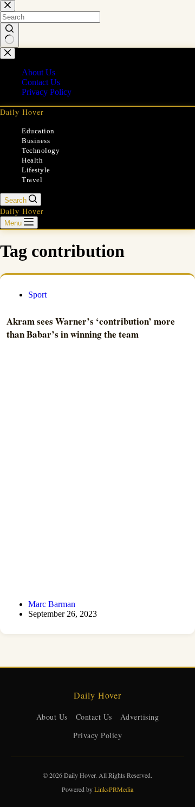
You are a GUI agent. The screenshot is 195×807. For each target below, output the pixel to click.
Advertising (139, 717)
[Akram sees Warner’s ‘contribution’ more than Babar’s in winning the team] (97, 472)
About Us (52, 717)
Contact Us (94, 717)
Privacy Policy (97, 735)
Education (38, 131)
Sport (37, 294)
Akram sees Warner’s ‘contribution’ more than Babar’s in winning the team (90, 327)
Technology (41, 150)
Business (36, 141)
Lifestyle (36, 170)
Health (32, 160)
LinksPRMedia (113, 789)
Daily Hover (22, 112)
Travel (32, 180)
